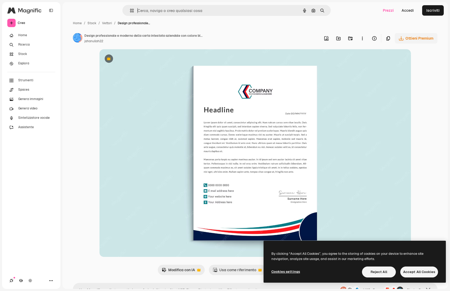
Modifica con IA (178, 271)
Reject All (379, 272)
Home (77, 23)
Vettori (107, 23)
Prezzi (388, 10)
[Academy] (21, 280)
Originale (134, 59)
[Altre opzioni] (362, 38)
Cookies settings (285, 271)
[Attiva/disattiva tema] (30, 280)
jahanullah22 (93, 41)
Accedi (408, 10)
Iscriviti (433, 10)
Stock (92, 23)
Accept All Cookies (419, 272)
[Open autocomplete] (130, 11)
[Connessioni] (11, 280)
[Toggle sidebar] (51, 10)
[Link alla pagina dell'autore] (77, 38)
